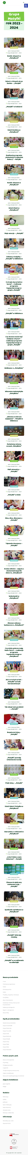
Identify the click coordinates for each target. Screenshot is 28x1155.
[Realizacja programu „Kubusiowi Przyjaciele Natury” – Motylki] (14, 142)
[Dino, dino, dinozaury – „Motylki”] (14, 505)
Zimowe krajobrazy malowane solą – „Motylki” (14, 884)
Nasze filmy (6, 1012)
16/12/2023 (14, 901)
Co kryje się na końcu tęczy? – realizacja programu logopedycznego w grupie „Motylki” (14, 286)
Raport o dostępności (8, 1010)
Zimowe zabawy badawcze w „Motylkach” (14, 624)
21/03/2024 (14, 408)
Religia (4, 1086)
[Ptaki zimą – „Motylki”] (14, 770)
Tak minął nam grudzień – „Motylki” (14, 708)
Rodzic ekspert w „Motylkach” (14, 57)
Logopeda (5, 1068)
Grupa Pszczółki (7, 1031)
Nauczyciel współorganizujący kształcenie (13, 1076)
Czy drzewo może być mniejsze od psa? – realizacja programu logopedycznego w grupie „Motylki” (14, 340)
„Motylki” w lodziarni (14, 106)
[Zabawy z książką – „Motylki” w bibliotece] (14, 243)
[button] (26, 6)
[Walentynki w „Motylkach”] (14, 583)
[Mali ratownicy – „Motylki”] (14, 456)
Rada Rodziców (7, 1107)
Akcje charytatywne (8, 1000)
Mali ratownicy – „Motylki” (14, 470)
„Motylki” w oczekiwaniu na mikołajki (14, 961)
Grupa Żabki (6, 1044)
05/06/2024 (14, 98)
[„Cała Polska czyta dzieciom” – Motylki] (14, 844)
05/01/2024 (14, 848)
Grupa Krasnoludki (7, 1025)
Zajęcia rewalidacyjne (8, 1073)
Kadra (4, 992)
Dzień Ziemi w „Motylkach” (14, 209)
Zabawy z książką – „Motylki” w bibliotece (14, 257)
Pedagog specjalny (8, 1065)
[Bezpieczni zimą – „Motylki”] (14, 719)
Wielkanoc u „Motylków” (14, 368)
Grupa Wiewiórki (7, 1049)
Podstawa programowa (9, 984)
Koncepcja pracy (7, 989)
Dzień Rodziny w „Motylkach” (14, 131)
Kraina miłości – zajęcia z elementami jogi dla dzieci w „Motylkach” (14, 570)
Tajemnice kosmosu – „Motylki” (14, 544)
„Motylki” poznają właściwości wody (14, 758)
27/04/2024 (14, 174)
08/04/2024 (14, 328)
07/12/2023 (14, 952)
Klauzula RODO (7, 1123)
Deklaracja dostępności (9, 1007)
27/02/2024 (14, 535)
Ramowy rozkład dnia (8, 1112)
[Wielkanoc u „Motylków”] (14, 355)
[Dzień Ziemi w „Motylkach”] (14, 195)
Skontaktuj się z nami (8, 1120)
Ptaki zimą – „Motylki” (14, 783)
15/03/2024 (14, 435)
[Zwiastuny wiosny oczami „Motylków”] (14, 431)
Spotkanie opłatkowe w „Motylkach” (14, 910)
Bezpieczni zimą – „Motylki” (14, 733)
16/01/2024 (14, 798)
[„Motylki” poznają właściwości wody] (14, 744)
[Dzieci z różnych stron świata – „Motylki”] (14, 68)
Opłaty (4, 1099)
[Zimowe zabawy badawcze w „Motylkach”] (14, 609)
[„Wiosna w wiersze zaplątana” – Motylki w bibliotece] (14, 403)
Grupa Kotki (6, 1033)
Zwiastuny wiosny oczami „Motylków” (14, 445)
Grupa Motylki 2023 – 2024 (14, 53)
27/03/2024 (14, 359)
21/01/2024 (14, 774)
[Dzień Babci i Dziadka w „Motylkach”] (14, 793)
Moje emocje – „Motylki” (14, 233)
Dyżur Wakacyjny (7, 1104)
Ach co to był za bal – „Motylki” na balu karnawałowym (14, 681)
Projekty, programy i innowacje (11, 994)
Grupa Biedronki (7, 1036)
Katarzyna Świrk (15, 51)
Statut (4, 986)
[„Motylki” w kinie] (14, 481)
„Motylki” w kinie (14, 494)
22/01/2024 (14, 749)
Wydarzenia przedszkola (9, 1023)
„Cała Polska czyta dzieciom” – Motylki (14, 858)
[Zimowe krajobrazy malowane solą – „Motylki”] (14, 869)
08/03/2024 (14, 509)
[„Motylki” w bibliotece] (14, 300)
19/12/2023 (14, 874)
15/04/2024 (14, 273)
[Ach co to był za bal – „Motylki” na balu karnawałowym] (14, 666)
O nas (4, 981)
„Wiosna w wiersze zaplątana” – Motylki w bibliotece (14, 418)
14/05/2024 (14, 147)
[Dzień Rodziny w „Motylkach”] (14, 117)
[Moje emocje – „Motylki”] (14, 220)
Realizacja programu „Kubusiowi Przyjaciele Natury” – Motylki (14, 157)
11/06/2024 (14, 73)
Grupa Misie (6, 1047)
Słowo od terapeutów (8, 1060)
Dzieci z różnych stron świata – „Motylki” (14, 82)
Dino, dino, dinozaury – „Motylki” (14, 519)
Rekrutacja (5, 1096)
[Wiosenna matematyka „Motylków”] (14, 378)
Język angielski (6, 1084)
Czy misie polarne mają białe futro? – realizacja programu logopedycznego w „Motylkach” (14, 652)
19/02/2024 (14, 587)
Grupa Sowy (6, 1041)
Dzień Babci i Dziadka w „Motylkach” (14, 807)
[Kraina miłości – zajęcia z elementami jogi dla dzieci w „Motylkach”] (14, 555)
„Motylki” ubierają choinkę (14, 936)
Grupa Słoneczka (7, 1028)
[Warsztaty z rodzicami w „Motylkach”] (14, 818)
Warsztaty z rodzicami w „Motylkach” (14, 832)
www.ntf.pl (19, 1152)
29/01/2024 (14, 671)
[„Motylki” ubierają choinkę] (14, 922)
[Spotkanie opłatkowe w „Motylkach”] (14, 896)
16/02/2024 (14, 614)
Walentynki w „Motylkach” (14, 597)
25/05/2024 (14, 121)
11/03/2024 (14, 486)
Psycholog (5, 1062)
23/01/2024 (14, 724)
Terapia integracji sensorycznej (11, 1070)
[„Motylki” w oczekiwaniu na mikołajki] (14, 947)
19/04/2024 (14, 225)
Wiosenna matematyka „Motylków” (14, 392)
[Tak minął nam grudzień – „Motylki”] (14, 694)
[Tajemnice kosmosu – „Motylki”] (14, 530)
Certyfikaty (6, 997)
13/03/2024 (14, 461)
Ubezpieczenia (6, 1110)
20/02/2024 (14, 560)
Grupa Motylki (6, 1039)
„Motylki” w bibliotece (14, 313)
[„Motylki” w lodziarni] (14, 93)
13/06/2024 (14, 47)
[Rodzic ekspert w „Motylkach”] (14, 43)
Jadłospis (5, 1102)
